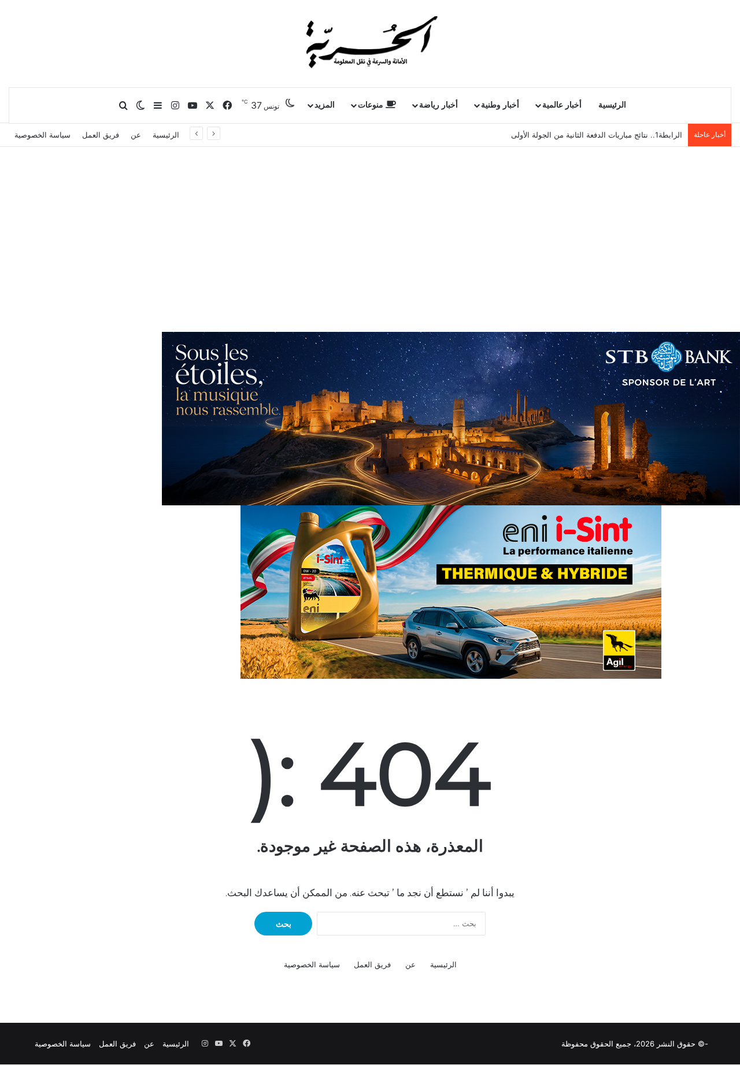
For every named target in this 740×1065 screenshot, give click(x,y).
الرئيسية (612, 105)
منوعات (372, 105)
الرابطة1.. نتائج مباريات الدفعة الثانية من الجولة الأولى (596, 134)
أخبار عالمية (562, 105)
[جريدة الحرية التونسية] (370, 43)
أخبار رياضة (438, 105)
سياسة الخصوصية (42, 134)
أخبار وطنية (500, 105)
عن (136, 134)
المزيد (324, 105)
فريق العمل (100, 134)
